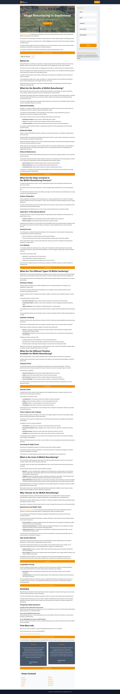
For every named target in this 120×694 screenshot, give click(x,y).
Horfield (22, 633)
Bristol (23, 685)
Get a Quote (46, 23)
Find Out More (47, 174)
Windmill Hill (51, 683)
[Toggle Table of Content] (32, 57)
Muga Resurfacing (25, 34)
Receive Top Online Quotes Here (47, 585)
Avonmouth (50, 685)
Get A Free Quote (47, 668)
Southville (50, 679)
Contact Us (47, 561)
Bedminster (50, 681)
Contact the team (47, 267)
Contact (97, 2)
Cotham (38, 633)
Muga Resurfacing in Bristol (27, 509)
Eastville (34, 633)
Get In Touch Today (47, 52)
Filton (25, 633)
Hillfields (50, 677)
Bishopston (29, 633)
